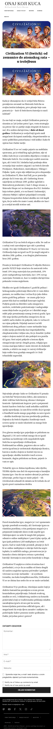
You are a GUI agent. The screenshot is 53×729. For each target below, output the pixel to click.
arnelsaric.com (22, 728)
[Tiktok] (31, 709)
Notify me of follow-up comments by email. (21, 682)
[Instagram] (26, 709)
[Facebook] (15, 709)
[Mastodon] (3, 709)
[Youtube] (9, 709)
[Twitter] (20, 709)
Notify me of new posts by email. (17, 685)
